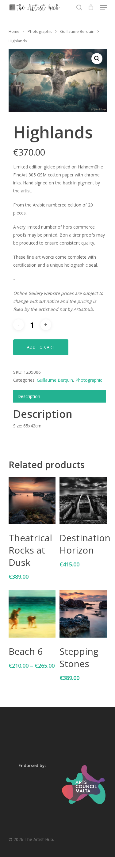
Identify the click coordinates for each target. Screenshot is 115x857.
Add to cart (41, 347)
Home (14, 31)
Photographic (40, 31)
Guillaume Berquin (77, 31)
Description (28, 396)
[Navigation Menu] (103, 7)
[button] (96, 58)
